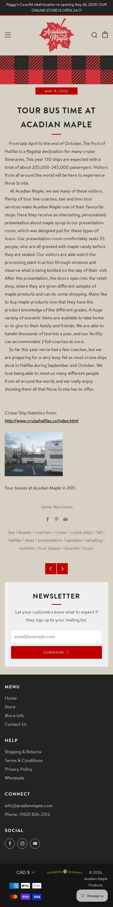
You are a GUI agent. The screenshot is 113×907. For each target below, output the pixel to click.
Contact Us (16, 724)
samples (73, 540)
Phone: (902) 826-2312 (27, 814)
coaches (43, 532)
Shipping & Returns (23, 752)
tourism (72, 548)
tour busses (50, 548)
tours (88, 548)
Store (10, 707)
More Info (14, 715)
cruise (60, 532)
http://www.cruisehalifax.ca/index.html (41, 421)
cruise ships (81, 532)
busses (25, 532)
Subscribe (54, 652)
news (29, 540)
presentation (50, 540)
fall (99, 532)
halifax (15, 540)
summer (27, 548)
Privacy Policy (18, 769)
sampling (93, 540)
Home (11, 698)
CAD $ (23, 872)
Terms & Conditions (24, 760)
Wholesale (14, 778)
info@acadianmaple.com (29, 805)
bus (11, 532)
